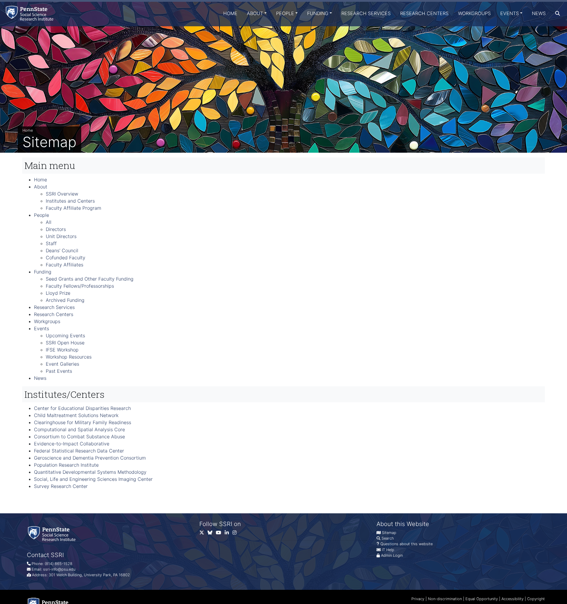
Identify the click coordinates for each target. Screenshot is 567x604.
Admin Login (392, 555)
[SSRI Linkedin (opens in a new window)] (228, 533)
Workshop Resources (69, 357)
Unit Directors (61, 236)
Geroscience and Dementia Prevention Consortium (90, 458)
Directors (56, 229)
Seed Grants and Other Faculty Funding (89, 279)
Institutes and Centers (70, 201)
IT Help (388, 550)
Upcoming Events (65, 335)
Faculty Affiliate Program (73, 208)
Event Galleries (62, 364)
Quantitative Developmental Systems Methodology (90, 472)
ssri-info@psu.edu (59, 569)
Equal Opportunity (481, 599)
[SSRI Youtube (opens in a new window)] (220, 533)
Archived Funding (65, 300)
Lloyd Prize (58, 293)
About (255, 13)
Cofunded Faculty (65, 258)
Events (509, 13)
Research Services (366, 13)
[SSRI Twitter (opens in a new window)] (203, 533)
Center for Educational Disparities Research (82, 408)
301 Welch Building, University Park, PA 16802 (89, 575)
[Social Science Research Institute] (30, 13)
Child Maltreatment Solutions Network (76, 415)
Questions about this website (406, 544)
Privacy (417, 599)
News (539, 13)
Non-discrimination (445, 599)
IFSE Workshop (62, 350)
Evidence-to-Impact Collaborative (71, 444)
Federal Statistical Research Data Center (79, 451)
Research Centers (424, 13)
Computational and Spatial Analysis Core (79, 429)
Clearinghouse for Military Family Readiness (82, 422)
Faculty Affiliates (64, 265)
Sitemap (389, 532)
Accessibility (512, 599)
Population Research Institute (66, 465)
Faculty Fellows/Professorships (80, 286)
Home (230, 13)
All (48, 222)
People (285, 13)
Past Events (59, 371)
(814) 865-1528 (58, 563)
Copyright (536, 599)
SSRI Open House (65, 343)
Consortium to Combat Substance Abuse (79, 436)
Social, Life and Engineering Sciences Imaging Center (93, 479)
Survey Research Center (61, 486)
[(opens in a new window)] (212, 533)
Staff (51, 243)
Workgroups (474, 13)
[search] (557, 13)
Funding (317, 13)
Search (388, 538)
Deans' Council (62, 250)
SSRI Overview (62, 194)
